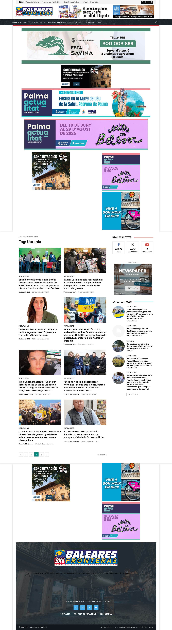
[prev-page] (21, 454)
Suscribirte (147, 243)
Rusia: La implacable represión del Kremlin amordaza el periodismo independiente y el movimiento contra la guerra (83, 284)
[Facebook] (142, 2)
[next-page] (47, 454)
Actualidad (24, 276)
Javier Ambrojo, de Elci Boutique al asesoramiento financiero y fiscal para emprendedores (139, 332)
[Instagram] (145, 2)
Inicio (21, 236)
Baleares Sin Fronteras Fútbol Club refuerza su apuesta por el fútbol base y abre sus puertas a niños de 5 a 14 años (140, 363)
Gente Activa (131, 306)
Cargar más (132, 394)
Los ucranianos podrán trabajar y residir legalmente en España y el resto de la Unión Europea (38, 332)
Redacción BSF (24, 292)
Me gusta (119, 243)
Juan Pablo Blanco (26, 394)
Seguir (133, 243)
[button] (156, 22)
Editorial (130, 341)
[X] (148, 2)
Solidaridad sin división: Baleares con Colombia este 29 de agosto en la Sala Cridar (139, 347)
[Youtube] (151, 2)
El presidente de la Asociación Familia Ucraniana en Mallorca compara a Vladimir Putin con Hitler (84, 434)
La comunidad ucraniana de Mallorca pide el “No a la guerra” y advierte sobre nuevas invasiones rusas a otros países (40, 435)
